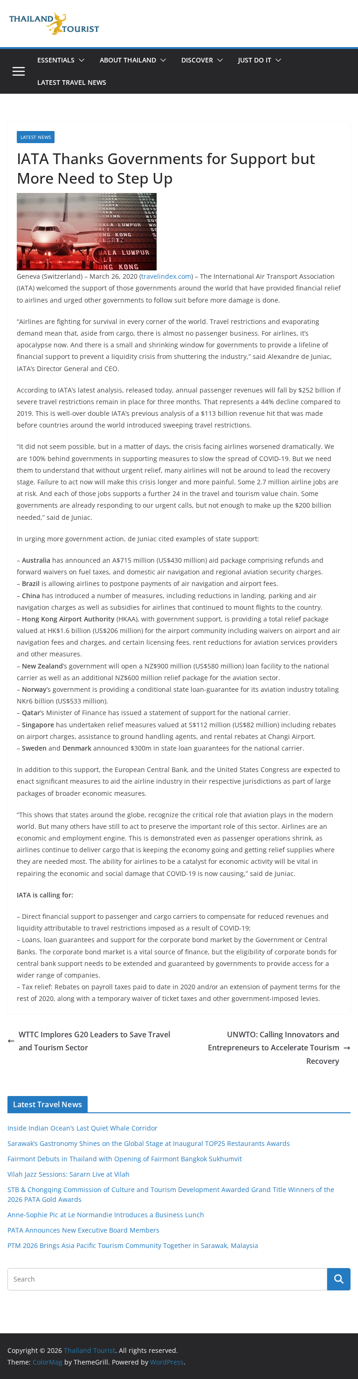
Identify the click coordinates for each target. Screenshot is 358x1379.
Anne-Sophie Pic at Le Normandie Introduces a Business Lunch (105, 1214)
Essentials (56, 59)
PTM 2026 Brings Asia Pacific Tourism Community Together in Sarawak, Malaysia (132, 1245)
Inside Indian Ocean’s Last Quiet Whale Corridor (82, 1128)
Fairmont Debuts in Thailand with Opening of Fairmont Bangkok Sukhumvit (124, 1158)
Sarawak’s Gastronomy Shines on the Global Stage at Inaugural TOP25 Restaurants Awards (148, 1143)
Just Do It (254, 59)
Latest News (36, 137)
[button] (80, 60)
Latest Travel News (71, 82)
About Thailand (128, 59)
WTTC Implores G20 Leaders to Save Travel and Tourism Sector (94, 1041)
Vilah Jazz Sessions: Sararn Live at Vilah (68, 1174)
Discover (197, 59)
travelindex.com (166, 276)
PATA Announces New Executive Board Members (83, 1230)
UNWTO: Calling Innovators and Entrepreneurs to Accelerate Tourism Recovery (273, 1048)
